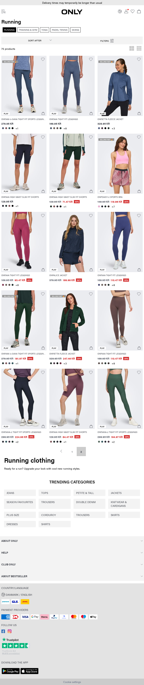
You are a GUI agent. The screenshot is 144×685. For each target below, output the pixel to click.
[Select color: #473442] (102, 128)
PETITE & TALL (85, 493)
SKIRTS (115, 515)
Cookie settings (72, 682)
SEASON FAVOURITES (20, 502)
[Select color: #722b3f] (60, 363)
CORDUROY (48, 515)
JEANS (10, 493)
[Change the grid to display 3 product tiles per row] (139, 49)
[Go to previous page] (62, 451)
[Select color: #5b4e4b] (57, 128)
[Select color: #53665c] (99, 442)
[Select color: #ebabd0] (99, 206)
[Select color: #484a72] (99, 285)
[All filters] (107, 40)
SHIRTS (45, 524)
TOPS (44, 493)
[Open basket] (139, 12)
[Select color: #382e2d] (108, 206)
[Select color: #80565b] (6, 128)
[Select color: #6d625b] (54, 128)
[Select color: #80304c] (2, 285)
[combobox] (36, 40)
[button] (72, 3)
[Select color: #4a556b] (2, 128)
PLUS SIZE (13, 515)
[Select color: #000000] (12, 128)
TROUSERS (48, 502)
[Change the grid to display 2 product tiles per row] (131, 49)
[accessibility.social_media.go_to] (3, 632)
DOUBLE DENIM (86, 502)
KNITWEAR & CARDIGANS (119, 504)
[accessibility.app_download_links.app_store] (29, 674)
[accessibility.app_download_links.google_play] (10, 674)
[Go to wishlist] (132, 12)
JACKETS (116, 493)
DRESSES (12, 524)
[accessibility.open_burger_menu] (3, 11)
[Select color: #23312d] (60, 128)
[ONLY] (72, 13)
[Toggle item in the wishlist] (43, 59)
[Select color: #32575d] (9, 128)
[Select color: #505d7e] (99, 128)
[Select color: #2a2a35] (2, 206)
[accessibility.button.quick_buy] (43, 113)
